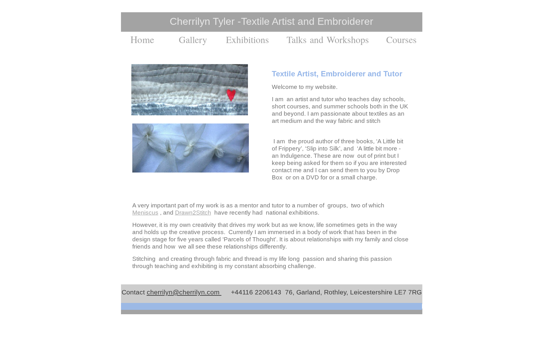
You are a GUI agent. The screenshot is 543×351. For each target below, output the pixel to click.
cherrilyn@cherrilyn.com (184, 292)
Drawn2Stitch (193, 212)
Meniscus (145, 212)
